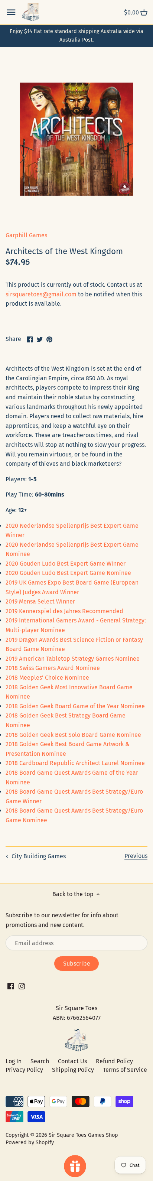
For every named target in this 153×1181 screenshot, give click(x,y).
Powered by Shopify (30, 1142)
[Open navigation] (11, 12)
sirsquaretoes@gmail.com (41, 294)
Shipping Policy (73, 1069)
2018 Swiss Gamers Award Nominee (53, 667)
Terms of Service (125, 1069)
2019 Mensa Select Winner (40, 601)
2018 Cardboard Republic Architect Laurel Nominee (75, 763)
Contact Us (72, 1061)
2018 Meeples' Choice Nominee (47, 677)
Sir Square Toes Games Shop (83, 1135)
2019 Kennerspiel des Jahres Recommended (64, 611)
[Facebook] (10, 986)
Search (39, 1061)
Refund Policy (114, 1061)
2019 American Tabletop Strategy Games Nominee (73, 658)
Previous (135, 855)
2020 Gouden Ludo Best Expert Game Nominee (68, 572)
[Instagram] (22, 986)
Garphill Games (26, 235)
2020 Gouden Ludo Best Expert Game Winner (66, 563)
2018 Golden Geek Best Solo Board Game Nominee (73, 734)
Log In (14, 1061)
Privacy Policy (24, 1069)
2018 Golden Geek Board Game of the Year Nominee (75, 706)
